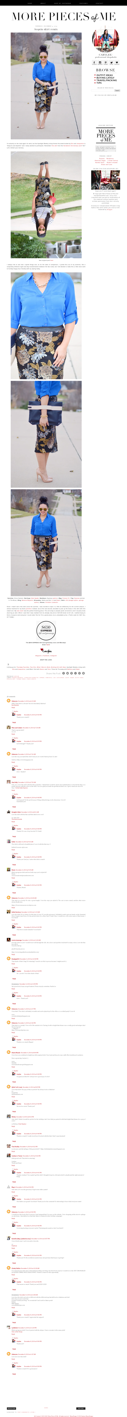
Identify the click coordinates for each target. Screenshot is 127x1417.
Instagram (53, 656)
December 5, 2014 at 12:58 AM (28, 1295)
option (55, 598)
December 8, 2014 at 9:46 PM (33, 1226)
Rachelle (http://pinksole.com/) (21, 1238)
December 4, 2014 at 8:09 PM (31, 1087)
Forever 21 (66, 598)
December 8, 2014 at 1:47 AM (27, 1354)
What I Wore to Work (43, 667)
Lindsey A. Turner (17, 1156)
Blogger (110, 209)
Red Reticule (15, 705)
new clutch (20, 611)
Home (46, 1407)
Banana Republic (27, 600)
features (83, 3)
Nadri (58, 600)
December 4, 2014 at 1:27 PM (27, 1009)
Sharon (42, 669)
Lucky (67, 677)
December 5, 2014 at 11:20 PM (27, 1328)
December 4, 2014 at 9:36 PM (25, 1187)
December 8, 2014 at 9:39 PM (33, 741)
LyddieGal (15, 1328)
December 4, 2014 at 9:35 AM (24, 870)
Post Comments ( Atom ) (26, 1412)
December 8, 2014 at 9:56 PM (33, 1341)
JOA (66, 600)
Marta (13, 870)
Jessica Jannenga (17, 940)
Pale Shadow (22, 1124)
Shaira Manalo (16, 1052)
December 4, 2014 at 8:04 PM (29, 1052)
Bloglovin (39, 656)
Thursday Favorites (23, 667)
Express (76, 598)
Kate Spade (35, 598)
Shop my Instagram (62, 3)
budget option (73, 600)
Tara (49, 669)
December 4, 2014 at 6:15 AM (27, 701)
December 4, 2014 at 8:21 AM (30, 812)
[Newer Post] (11, 1409)
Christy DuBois (16, 1268)
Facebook (46, 656)
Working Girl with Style (58, 667)
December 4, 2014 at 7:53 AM (27, 782)
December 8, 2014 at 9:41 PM (33, 1172)
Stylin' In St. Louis (17, 1087)
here (51, 260)
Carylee (19, 715)
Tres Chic (33, 667)
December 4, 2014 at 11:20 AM (31, 940)
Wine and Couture (17, 728)
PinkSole (14, 1246)
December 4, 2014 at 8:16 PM (25, 1117)
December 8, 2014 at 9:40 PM (33, 797)
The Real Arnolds (17, 819)
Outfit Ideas (79, 677)
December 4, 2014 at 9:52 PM (27, 1212)
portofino (29, 609)
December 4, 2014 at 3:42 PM (27, 1023)
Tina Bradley (15, 1146)
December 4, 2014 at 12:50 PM (29, 959)
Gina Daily (15, 782)
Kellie (13, 842)
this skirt (54, 146)
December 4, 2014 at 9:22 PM (29, 1146)
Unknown (15, 701)
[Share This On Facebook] (64, 674)
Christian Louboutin (51, 602)
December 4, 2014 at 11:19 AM (30, 912)
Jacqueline (80, 143)
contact (99, 3)
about (43, 3)
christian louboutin (31, 677)
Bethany (70, 669)
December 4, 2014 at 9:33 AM (24, 842)
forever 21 (49, 677)
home (30, 3)
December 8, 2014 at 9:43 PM (33, 715)
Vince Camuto (31, 679)
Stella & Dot (11, 679)
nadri (72, 677)
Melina (14, 1117)
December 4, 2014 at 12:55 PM (28, 984)
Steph (78, 669)
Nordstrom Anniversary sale (72, 146)
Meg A (13, 1187)
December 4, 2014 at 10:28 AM (27, 898)
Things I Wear (21, 679)
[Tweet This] (68, 674)
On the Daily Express (21, 788)
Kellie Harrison (16, 912)
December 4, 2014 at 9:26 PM (31, 1156)
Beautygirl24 (15, 959)
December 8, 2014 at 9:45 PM (33, 1074)
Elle (72, 143)
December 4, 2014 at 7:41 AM (27, 754)
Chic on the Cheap (17, 1332)
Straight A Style (16, 812)
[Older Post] (80, 1409)
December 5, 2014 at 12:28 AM (30, 1268)
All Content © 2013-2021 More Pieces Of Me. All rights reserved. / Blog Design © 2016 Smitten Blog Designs (63, 1416)
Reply (13, 707)
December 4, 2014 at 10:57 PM (40, 1238)
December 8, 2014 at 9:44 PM (33, 971)
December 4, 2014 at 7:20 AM (31, 728)
